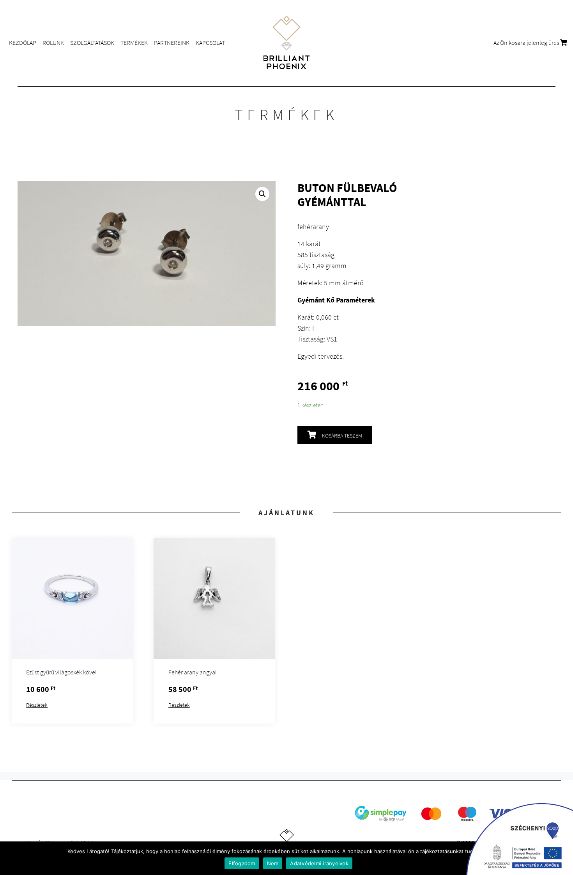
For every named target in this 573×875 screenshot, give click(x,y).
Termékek (134, 42)
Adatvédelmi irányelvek (319, 863)
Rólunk (53, 42)
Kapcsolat (210, 42)
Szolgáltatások (92, 42)
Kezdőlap (22, 42)
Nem (273, 863)
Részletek (37, 704)
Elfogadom (241, 863)
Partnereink (171, 42)
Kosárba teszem (342, 435)
